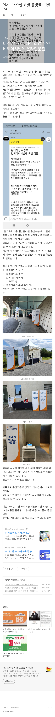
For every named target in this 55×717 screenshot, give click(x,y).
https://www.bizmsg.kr (14, 529)
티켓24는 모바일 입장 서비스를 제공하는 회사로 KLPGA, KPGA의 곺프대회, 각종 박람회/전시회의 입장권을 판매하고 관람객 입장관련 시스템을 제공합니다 (22, 673)
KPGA (8, 580)
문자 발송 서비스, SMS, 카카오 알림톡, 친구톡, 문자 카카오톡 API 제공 (19, 556)
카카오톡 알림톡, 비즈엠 (17, 532)
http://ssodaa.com (13, 548)
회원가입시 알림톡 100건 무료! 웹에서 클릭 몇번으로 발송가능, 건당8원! (19, 537)
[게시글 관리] (15, 569)
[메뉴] (50, 5)
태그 (13, 15)
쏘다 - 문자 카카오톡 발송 (18, 551)
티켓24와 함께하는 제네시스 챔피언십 (20, 588)
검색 (44, 5)
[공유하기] (12, 569)
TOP (50, 709)
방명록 (23, 15)
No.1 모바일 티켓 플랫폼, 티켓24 (26, 5)
